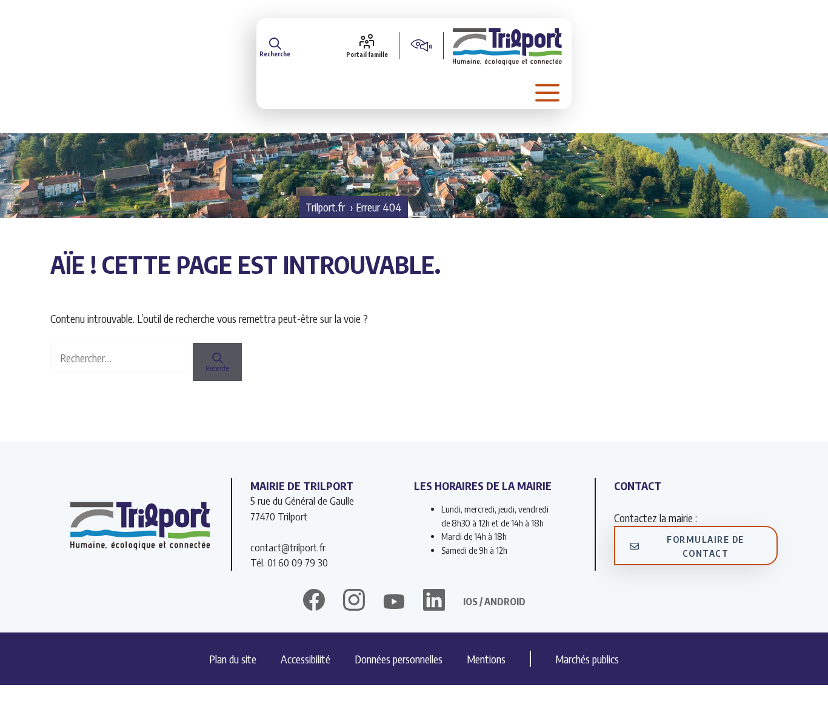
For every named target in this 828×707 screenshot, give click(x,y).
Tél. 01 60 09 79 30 (289, 562)
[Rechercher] (217, 362)
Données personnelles (398, 659)
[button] (274, 45)
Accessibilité (305, 659)
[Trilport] (508, 45)
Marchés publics (587, 659)
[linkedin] (434, 601)
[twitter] (394, 601)
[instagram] (354, 601)
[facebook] (314, 601)
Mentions (486, 659)
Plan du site (232, 659)
